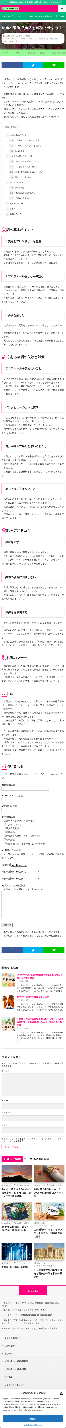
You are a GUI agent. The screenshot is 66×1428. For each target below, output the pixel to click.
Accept (33, 1418)
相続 (51, 38)
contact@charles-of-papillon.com (35, 1315)
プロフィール (20, 38)
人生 (36, 38)
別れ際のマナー (14, 203)
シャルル (9, 38)
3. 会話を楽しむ (19, 151)
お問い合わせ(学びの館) (15, 1369)
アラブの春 (47, 1266)
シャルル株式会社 (13, 1338)
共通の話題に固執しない (23, 193)
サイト (5, 1125)
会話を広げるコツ (15, 182)
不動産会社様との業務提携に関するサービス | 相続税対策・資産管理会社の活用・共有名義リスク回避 (40, 1021)
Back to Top (33, 1291)
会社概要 (9, 1377)
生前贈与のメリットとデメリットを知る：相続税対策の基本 (48, 1233)
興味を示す (17, 188)
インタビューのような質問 (23, 166)
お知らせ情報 (24, 36)
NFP (18, 1263)
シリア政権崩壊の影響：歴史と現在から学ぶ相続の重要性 (48, 1273)
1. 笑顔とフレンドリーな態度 (24, 140)
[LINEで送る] (53, 65)
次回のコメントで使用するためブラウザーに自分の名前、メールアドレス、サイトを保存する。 (32, 1140)
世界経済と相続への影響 (15, 1267)
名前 (5, 1100)
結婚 (5, 41)
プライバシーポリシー (33, 1425)
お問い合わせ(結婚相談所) (16, 1361)
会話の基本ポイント (16, 135)
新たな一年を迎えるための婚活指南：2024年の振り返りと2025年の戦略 (16, 1192)
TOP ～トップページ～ (11, 16)
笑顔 (56, 38)
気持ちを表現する (20, 198)
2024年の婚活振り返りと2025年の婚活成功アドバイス (48, 1192)
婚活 (41, 38)
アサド (39, 1266)
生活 (46, 38)
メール (6, 1113)
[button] (61, 1392)
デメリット (49, 1225)
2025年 (26, 1185)
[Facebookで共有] (12, 65)
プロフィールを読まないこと (24, 161)
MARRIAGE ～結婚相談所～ (40, 16)
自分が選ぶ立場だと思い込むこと (26, 172)
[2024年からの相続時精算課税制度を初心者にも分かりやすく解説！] (8, 980)
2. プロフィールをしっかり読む (25, 145)
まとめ (11, 209)
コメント (6, 1071)
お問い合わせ (13, 214)
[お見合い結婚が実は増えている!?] (8, 1002)
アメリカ (25, 1263)
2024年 (20, 1185)
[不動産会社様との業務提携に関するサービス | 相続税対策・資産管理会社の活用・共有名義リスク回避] (8, 1024)
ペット (30, 38)
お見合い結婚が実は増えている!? (33, 997)
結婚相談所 (13, 41)
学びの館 (9, 1353)
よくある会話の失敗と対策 (19, 156)
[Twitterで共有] (33, 65)
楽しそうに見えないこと (23, 177)
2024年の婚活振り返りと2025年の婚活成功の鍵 (15, 1228)
